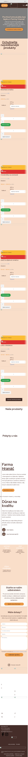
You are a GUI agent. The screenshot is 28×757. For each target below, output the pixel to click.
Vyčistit (12, 109)
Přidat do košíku (5, 124)
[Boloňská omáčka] (14, 66)
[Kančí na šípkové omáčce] (14, 237)
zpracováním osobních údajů (20, 651)
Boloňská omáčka (7, 90)
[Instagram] (6, 734)
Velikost (3, 105)
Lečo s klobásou (6, 345)
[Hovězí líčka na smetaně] (14, 151)
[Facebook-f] (3, 734)
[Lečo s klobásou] (14, 322)
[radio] (18, 102)
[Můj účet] (25, 1)
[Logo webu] (14, 5)
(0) (8, 93)
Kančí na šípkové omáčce (9, 260)
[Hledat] (27, 1)
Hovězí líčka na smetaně (9, 175)
